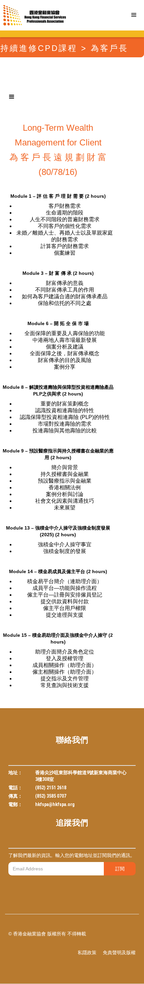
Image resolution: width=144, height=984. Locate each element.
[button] (134, 15)
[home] (33, 15)
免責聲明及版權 (119, 952)
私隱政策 (87, 952)
